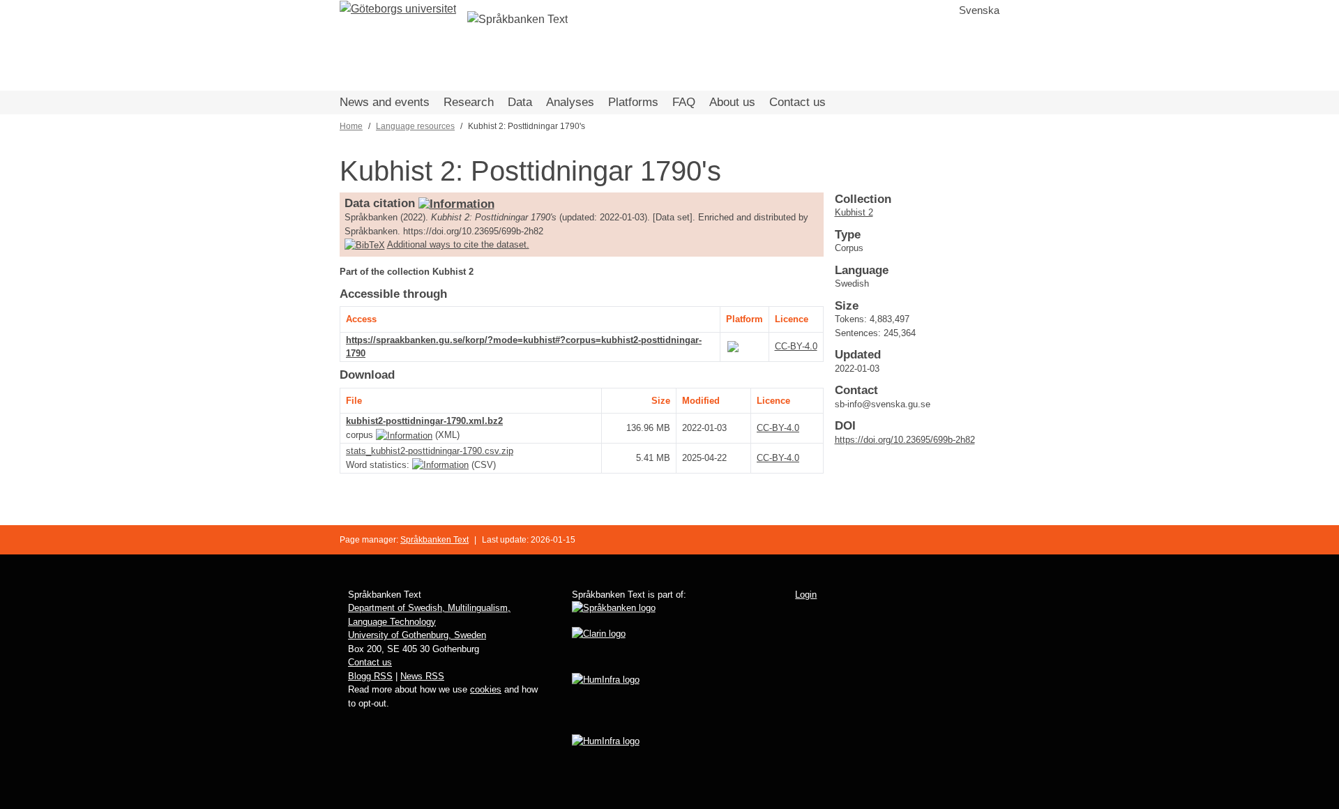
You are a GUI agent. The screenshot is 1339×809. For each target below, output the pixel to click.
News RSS (422, 676)
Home (351, 126)
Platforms (633, 102)
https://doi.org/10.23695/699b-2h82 (905, 439)
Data (520, 102)
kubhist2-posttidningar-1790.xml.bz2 (424, 421)
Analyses (570, 102)
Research (469, 102)
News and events (385, 102)
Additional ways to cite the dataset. (458, 244)
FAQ (683, 102)
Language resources (415, 126)
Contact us (797, 102)
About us (732, 102)
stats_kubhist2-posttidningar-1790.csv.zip (429, 451)
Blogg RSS (370, 676)
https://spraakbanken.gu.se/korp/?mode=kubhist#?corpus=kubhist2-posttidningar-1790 (524, 347)
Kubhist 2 (854, 212)
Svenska (979, 10)
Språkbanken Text (434, 540)
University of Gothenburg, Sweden (417, 635)
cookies (485, 689)
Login (806, 594)
